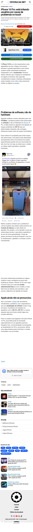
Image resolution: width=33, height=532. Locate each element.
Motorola (15, 447)
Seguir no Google (9, 26)
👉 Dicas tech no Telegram (16, 55)
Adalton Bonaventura (9, 24)
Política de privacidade (16, 512)
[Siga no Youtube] (16, 516)
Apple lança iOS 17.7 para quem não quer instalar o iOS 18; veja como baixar (19, 396)
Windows (10, 409)
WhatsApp (4, 450)
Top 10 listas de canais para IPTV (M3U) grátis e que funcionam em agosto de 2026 (17, 461)
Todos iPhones (7, 433)
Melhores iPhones (8, 423)
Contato (16, 509)
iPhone (10, 6)
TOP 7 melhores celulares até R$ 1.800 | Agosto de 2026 (17, 476)
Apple (15, 301)
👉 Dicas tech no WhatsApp (16, 58)
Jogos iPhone (7, 430)
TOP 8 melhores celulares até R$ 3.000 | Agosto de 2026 (17, 469)
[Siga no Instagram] (14, 516)
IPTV (9, 458)
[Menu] (3, 2)
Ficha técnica (27, 50)
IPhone (3, 385)
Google (8, 447)
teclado (16, 83)
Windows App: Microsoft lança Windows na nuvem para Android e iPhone (20, 412)
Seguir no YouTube (25, 26)
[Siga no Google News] (19, 516)
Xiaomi (17, 450)
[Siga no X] (12, 516)
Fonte (3, 361)
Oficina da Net (4, 6)
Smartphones (16, 385)
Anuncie (16, 504)
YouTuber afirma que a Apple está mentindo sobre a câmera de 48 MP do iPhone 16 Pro (18, 405)
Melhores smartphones (14, 466)
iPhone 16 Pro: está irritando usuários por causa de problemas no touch (15, 12)
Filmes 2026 (24, 450)
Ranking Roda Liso (6, 453)
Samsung (22, 447)
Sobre (16, 507)
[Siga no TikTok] (21, 516)
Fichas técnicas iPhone (10, 426)
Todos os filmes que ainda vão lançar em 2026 (18, 484)
